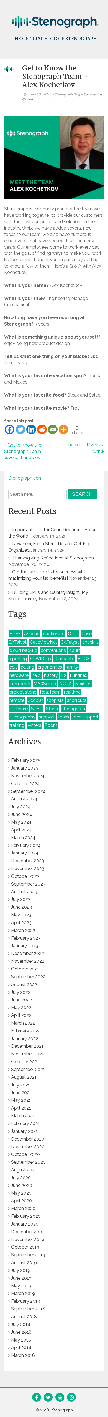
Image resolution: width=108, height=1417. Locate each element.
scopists (55, 700)
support (47, 717)
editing (27, 667)
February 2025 (25, 760)
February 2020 (26, 1216)
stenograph (73, 708)
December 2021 (27, 1046)
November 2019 (27, 1239)
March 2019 (23, 1293)
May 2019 (21, 1286)
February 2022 (25, 1030)
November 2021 (27, 1054)
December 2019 (27, 1231)
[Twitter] (20, 429)
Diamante (64, 658)
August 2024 (24, 798)
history (51, 675)
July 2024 (21, 806)
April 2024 (21, 830)
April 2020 (21, 1200)
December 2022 (27, 953)
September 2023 (28, 884)
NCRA (65, 683)
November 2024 (28, 775)
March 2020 (23, 1208)
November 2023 (27, 868)
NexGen (83, 683)
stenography (22, 717)
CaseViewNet (43, 642)
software (18, 708)
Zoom (51, 725)
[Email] (53, 429)
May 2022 (21, 1007)
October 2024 (25, 783)
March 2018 (23, 1355)
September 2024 (28, 791)
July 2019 (20, 1270)
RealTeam (50, 692)
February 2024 (26, 845)
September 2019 (28, 1254)
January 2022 (24, 1038)
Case (73, 633)
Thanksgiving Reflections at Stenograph (53, 558)
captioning (54, 633)
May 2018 (21, 1340)
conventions (53, 650)
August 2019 (24, 1262)
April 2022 (21, 1015)
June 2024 (21, 814)
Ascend (32, 633)
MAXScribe (45, 683)
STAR (37, 708)
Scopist (35, 700)
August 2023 (24, 891)
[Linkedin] (31, 429)
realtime (72, 692)
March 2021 (23, 1115)
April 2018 (21, 1347)
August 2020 (24, 1170)
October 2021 (25, 1061)
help (36, 675)
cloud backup (23, 650)
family (71, 667)
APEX (15, 633)
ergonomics (50, 667)
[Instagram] (72, 1398)
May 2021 (21, 1100)
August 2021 (24, 1077)
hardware (19, 675)
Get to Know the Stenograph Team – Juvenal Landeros (24, 451)
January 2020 (24, 1224)
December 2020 (27, 1139)
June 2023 (21, 907)
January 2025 (24, 768)
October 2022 (25, 969)
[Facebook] (9, 429)
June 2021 (21, 1092)
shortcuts (76, 700)
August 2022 (24, 984)
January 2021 (24, 1131)
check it (90, 642)
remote (16, 700)
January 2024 (24, 853)
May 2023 (21, 914)
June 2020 (21, 1185)
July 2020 (21, 1177)
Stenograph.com (25, 478)
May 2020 (21, 1193)
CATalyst (70, 642)
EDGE (84, 658)
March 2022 (23, 1023)
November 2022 (27, 961)
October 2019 (25, 1247)
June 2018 (21, 1332)
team (63, 717)
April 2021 (21, 1108)
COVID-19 (40, 658)
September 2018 (28, 1309)
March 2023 (23, 930)
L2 (63, 675)
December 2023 (27, 860)
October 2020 (25, 1154)
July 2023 (20, 899)
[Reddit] (42, 429)
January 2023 (24, 946)
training (16, 725)
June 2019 (21, 1278)
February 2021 (25, 1123)
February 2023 (25, 938)
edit (13, 667)
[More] (63, 429)
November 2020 (28, 1146)
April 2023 (21, 922)
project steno (23, 692)
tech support (85, 717)
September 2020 (28, 1162)
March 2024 (23, 837)
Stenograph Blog (67, 94)
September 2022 (28, 976)
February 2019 (25, 1301)
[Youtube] (60, 1398)
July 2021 (20, 1085)
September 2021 (28, 1069)
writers (34, 725)
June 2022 (21, 999)
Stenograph (62, 1410)
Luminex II (19, 683)
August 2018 (24, 1316)
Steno (52, 708)
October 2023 (25, 876)
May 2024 (21, 822)
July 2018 (20, 1324)
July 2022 (20, 992)
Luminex (78, 675)
